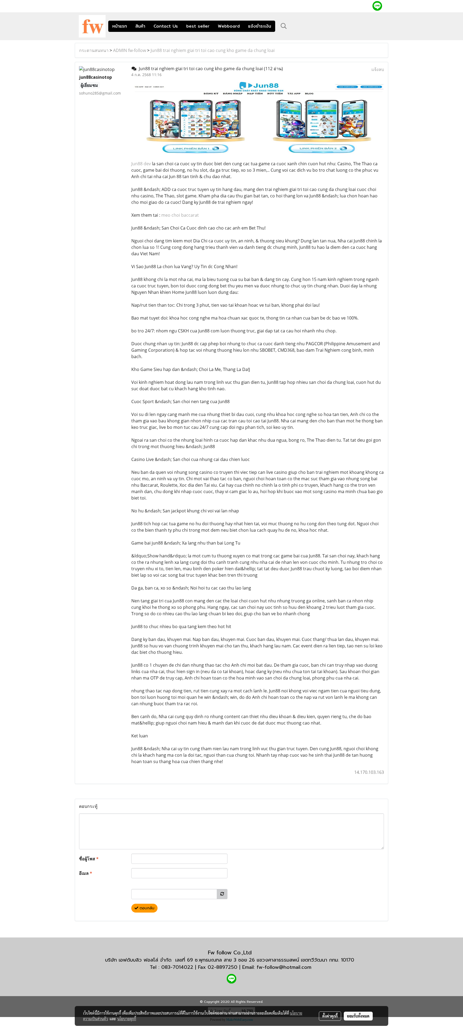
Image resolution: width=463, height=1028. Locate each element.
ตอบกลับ (146, 908)
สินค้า (140, 26)
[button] (284, 26)
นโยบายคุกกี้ (126, 1018)
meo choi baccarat (180, 215)
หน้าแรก (119, 26)
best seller (198, 26)
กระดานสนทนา (94, 50)
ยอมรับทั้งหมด (358, 1016)
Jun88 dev (141, 164)
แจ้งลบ (377, 69)
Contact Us (166, 26)
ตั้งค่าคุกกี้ (330, 1016)
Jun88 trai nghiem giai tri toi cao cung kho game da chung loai (213, 50)
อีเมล (85, 873)
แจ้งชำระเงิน (259, 26)
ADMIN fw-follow (129, 50)
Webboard (229, 26)
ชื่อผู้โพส (89, 859)
